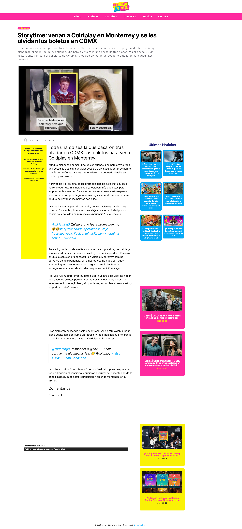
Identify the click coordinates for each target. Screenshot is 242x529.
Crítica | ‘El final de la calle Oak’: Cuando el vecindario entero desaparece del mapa (173, 199)
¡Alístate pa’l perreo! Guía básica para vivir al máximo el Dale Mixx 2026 (173, 232)
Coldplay (38, 148)
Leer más (37, 59)
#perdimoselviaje (95, 229)
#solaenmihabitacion (89, 233)
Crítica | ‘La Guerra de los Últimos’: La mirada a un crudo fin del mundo (162, 316)
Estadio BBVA (33, 153)
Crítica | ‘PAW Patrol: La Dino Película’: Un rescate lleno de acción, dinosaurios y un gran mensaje (151, 233)
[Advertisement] (34, 221)
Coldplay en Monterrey (33, 151)
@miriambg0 (61, 224)
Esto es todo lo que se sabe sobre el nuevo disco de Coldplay (33, 161)
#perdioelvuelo (62, 233)
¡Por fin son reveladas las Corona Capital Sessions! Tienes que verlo (162, 499)
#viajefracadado (71, 229)
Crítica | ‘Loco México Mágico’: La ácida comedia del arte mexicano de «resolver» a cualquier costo (151, 202)
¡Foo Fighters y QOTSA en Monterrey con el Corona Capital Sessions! (162, 454)
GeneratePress (140, 525)
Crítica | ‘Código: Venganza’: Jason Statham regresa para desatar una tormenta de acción (173, 168)
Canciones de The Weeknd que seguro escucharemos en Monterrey (33, 171)
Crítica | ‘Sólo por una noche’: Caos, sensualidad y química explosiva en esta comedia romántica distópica (151, 170)
